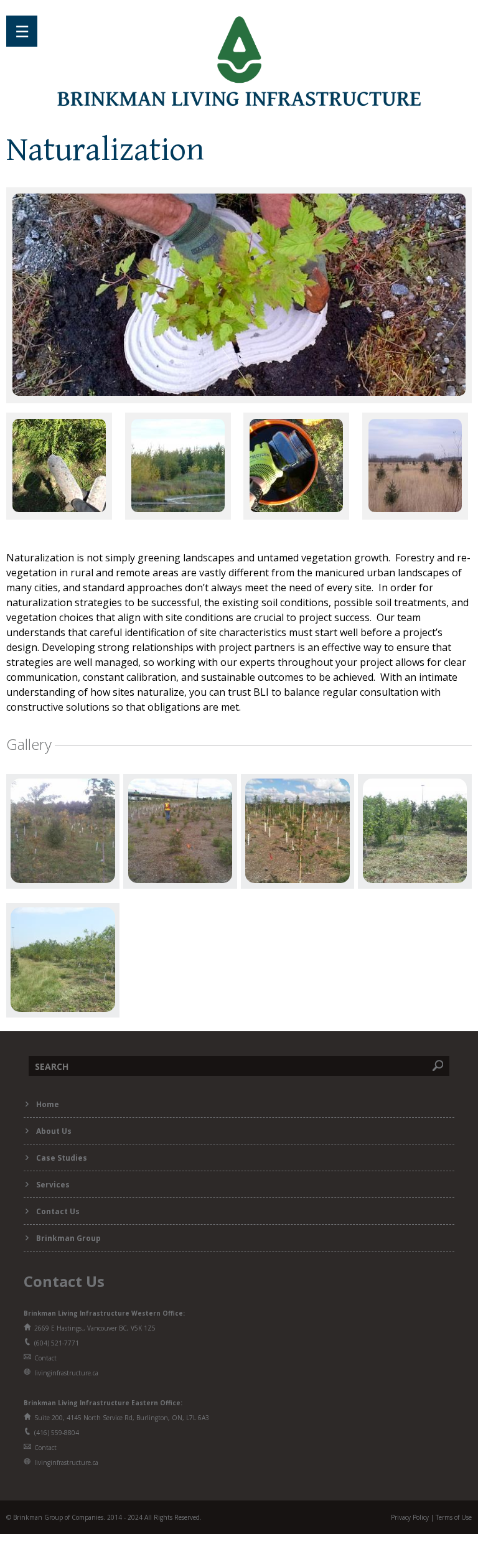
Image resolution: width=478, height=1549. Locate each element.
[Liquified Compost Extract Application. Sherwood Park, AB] (296, 508)
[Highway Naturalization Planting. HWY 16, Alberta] (415, 508)
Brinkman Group (68, 1238)
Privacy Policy (410, 1517)
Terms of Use (454, 1517)
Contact (45, 1358)
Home (47, 1104)
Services (53, 1184)
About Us (54, 1131)
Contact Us (58, 1211)
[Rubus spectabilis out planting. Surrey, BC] (239, 392)
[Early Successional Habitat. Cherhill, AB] (178, 508)
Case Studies (61, 1158)
